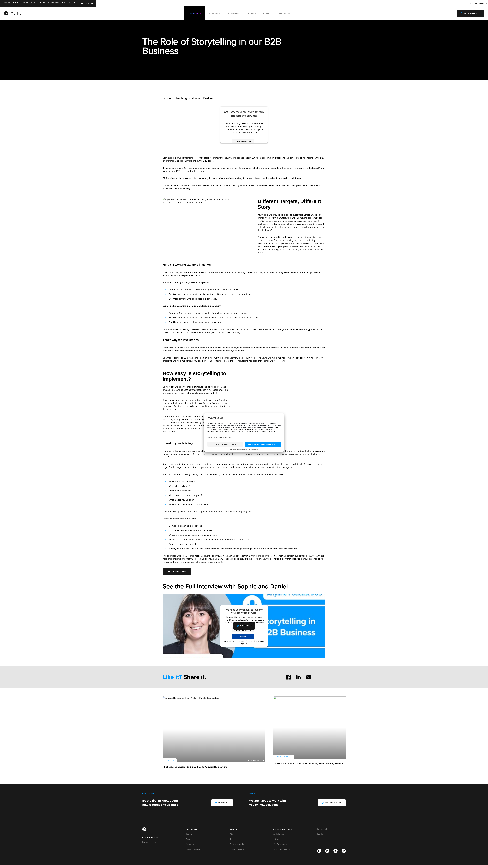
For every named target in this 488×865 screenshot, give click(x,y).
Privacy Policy (323, 829)
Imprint (320, 834)
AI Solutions (278, 834)
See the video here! (177, 571)
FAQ (188, 839)
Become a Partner (238, 849)
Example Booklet (193, 849)
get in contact (150, 837)
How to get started (281, 849)
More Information (243, 141)
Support (189, 834)
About (232, 834)
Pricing (276, 839)
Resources (191, 829)
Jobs (232, 839)
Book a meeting (149, 842)
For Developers (280, 844)
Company (234, 829)
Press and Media (237, 844)
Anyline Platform (282, 829)
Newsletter (191, 844)
